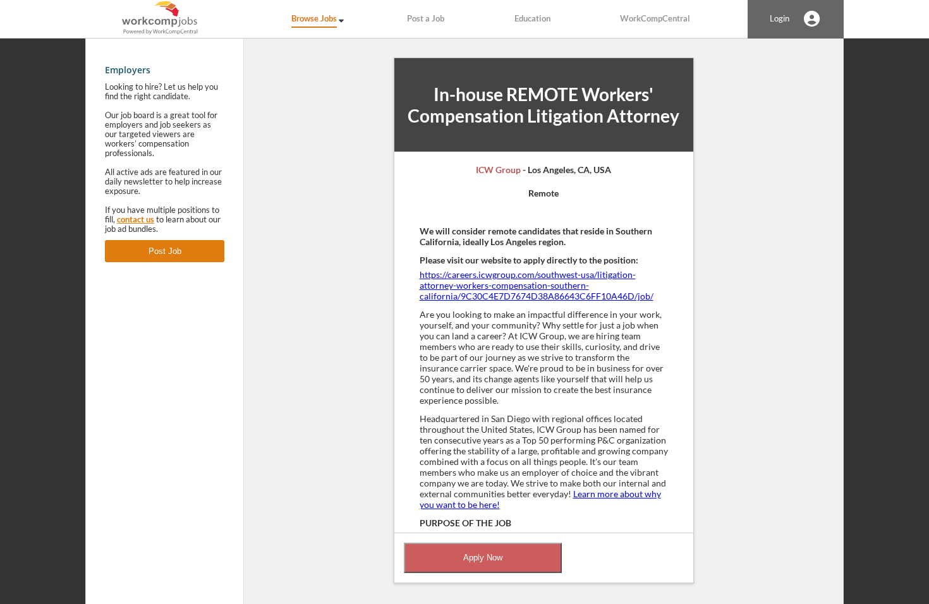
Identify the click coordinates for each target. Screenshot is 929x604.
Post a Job (425, 18)
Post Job (165, 251)
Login (779, 18)
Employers (127, 70)
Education (532, 18)
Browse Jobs (314, 18)
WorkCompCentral (655, 18)
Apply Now (482, 557)
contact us (135, 219)
